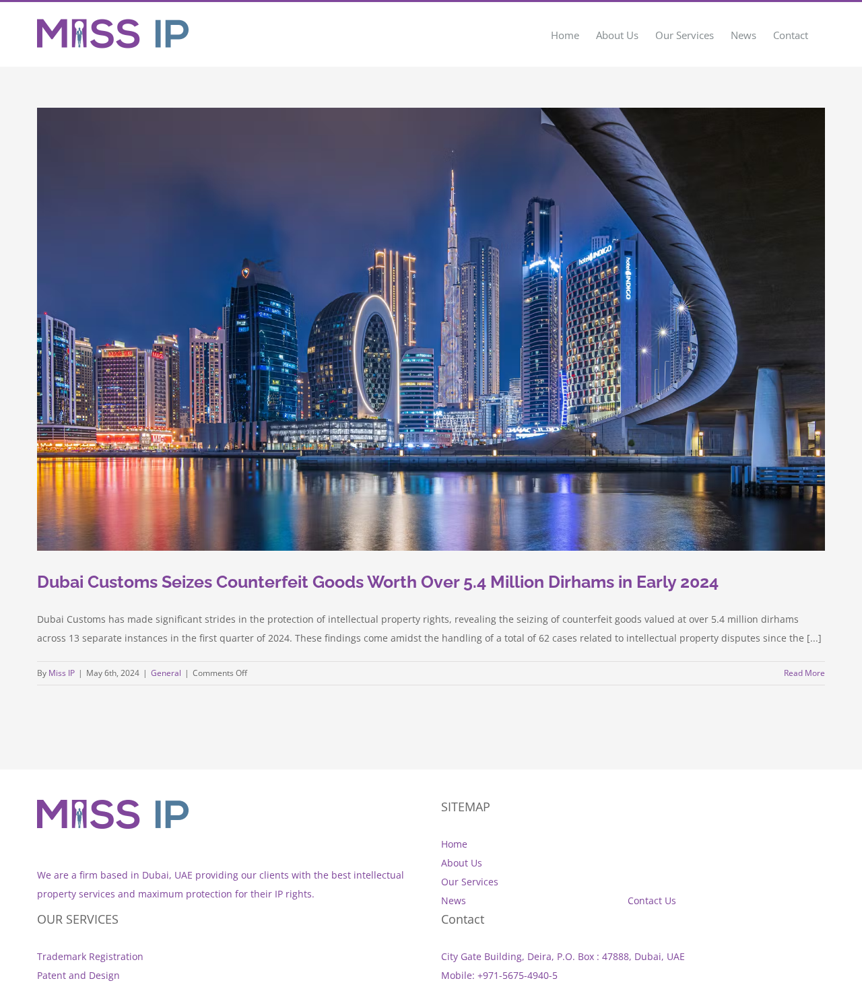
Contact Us (652, 900)
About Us (461, 862)
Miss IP (61, 673)
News (453, 900)
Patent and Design (78, 975)
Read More (804, 673)
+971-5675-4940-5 (517, 975)
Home (454, 844)
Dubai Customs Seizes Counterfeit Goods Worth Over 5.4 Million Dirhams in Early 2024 (378, 582)
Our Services (469, 881)
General (166, 673)
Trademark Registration (90, 956)
